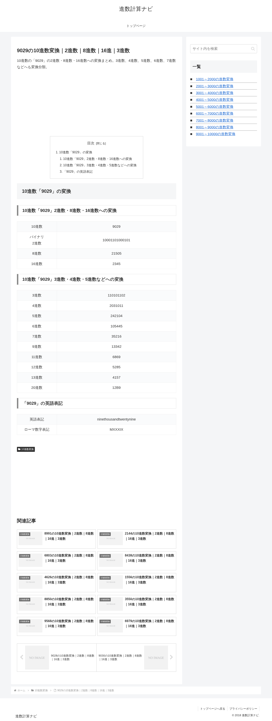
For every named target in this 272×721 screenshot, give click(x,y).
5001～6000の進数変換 (214, 107)
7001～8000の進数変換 (214, 120)
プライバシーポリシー (243, 708)
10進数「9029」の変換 (75, 152)
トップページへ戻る (212, 708)
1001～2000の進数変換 (214, 79)
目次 (90, 143)
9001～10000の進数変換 (215, 134)
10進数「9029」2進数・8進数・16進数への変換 (97, 159)
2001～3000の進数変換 (214, 86)
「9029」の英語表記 (78, 171)
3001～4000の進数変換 (214, 93)
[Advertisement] (96, 103)
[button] (252, 48)
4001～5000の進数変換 (214, 100)
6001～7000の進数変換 (214, 113)
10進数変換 (27, 449)
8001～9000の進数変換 (214, 127)
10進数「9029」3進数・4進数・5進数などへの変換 (100, 165)
